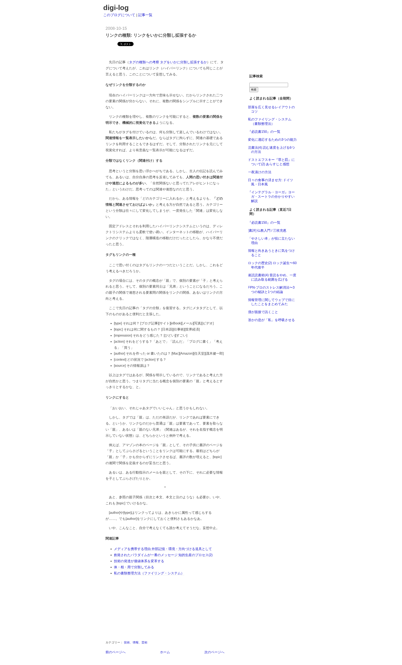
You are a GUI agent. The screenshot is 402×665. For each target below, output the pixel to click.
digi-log (116, 8)
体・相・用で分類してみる (134, 567)
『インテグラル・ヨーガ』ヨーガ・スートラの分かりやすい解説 (271, 196)
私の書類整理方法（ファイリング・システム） (149, 573)
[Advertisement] (155, 52)
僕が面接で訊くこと (263, 312)
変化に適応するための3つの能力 (272, 139)
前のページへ (116, 652)
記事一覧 (145, 15)
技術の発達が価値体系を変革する (139, 561)
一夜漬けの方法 (259, 172)
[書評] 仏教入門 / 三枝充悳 (267, 230)
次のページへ (214, 652)
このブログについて (119, 15)
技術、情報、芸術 (135, 642)
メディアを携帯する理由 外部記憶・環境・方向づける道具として (163, 549)
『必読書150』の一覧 (264, 131)
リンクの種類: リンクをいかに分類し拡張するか (151, 35)
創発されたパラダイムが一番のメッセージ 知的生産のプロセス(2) (163, 555)
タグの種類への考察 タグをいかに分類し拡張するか (168, 62)
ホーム (165, 652)
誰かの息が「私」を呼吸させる (271, 320)
